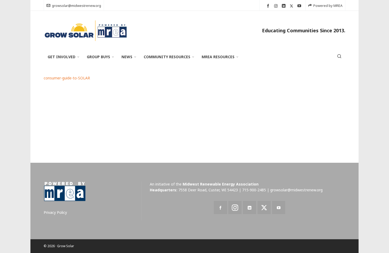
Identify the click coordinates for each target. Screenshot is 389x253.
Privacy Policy (55, 212)
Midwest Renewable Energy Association (221, 184)
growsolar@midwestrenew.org (76, 5)
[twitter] (292, 6)
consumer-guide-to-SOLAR (67, 77)
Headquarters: (163, 189)
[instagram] (276, 6)
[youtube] (300, 6)
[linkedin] (284, 6)
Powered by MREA (327, 5)
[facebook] (269, 6)
